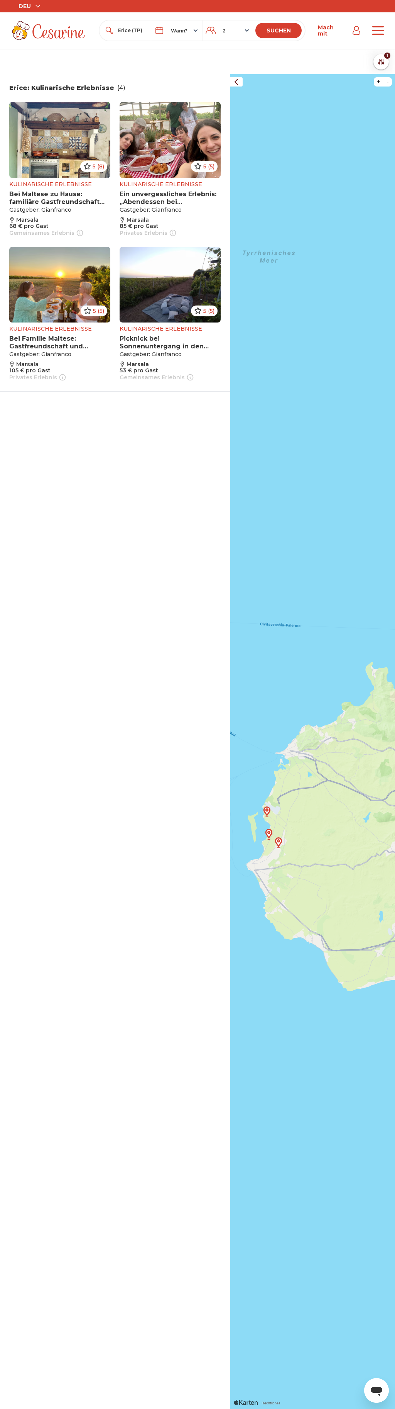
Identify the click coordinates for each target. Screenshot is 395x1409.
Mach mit (326, 30)
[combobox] (132, 30)
